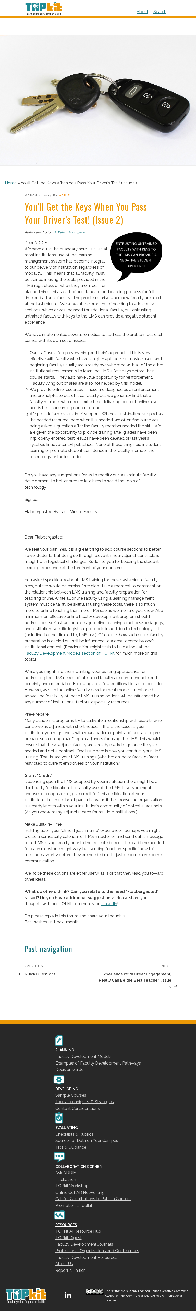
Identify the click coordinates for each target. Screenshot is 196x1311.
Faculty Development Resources (86, 1257)
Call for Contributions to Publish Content (93, 1198)
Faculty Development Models (83, 1056)
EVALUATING (66, 1128)
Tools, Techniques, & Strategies (84, 1101)
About (142, 11)
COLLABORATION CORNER (78, 1167)
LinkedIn (109, 903)
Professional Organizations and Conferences (97, 1250)
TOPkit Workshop (72, 1185)
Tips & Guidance (70, 1147)
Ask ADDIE (65, 1172)
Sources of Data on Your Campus (86, 1140)
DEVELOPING (66, 1089)
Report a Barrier (70, 1270)
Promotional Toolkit (73, 1205)
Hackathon (65, 1179)
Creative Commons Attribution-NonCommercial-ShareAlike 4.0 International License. (146, 1295)
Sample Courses (70, 1095)
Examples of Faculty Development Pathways (98, 1063)
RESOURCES (66, 1225)
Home (11, 183)
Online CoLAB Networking (80, 1192)
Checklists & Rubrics (74, 1134)
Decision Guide (69, 1069)
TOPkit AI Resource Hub (78, 1231)
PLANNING (64, 1050)
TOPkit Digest (68, 1237)
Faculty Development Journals (84, 1244)
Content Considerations (77, 1108)
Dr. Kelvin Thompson (69, 232)
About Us (64, 1263)
